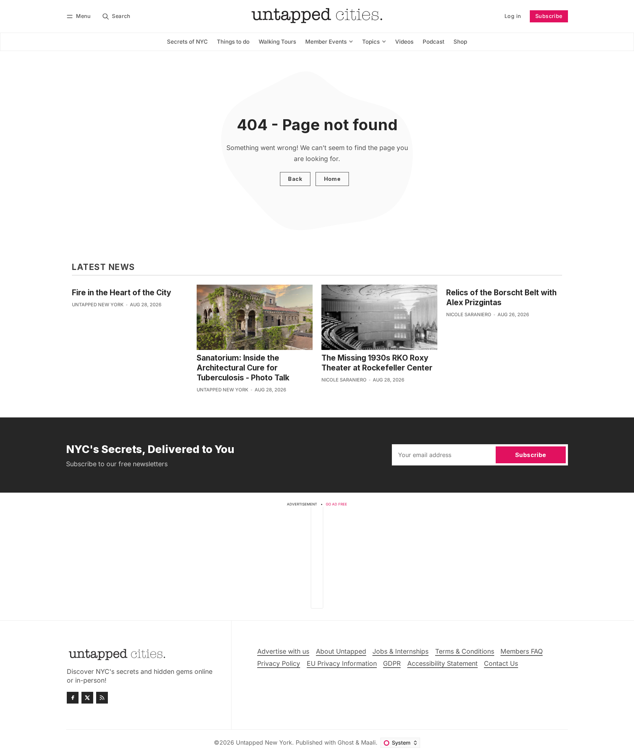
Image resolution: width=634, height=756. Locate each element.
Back (295, 179)
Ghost (346, 742)
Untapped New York (98, 304)
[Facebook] (73, 698)
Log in (512, 16)
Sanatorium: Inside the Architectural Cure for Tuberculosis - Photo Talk (243, 367)
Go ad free (336, 504)
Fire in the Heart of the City (121, 292)
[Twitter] (87, 698)
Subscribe (548, 16)
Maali (368, 742)
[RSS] (102, 698)
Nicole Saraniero (344, 380)
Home (332, 179)
